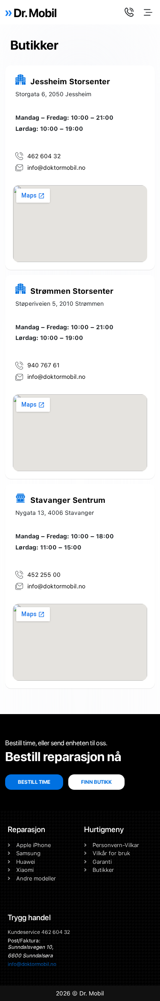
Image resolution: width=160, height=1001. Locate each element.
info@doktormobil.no (32, 964)
